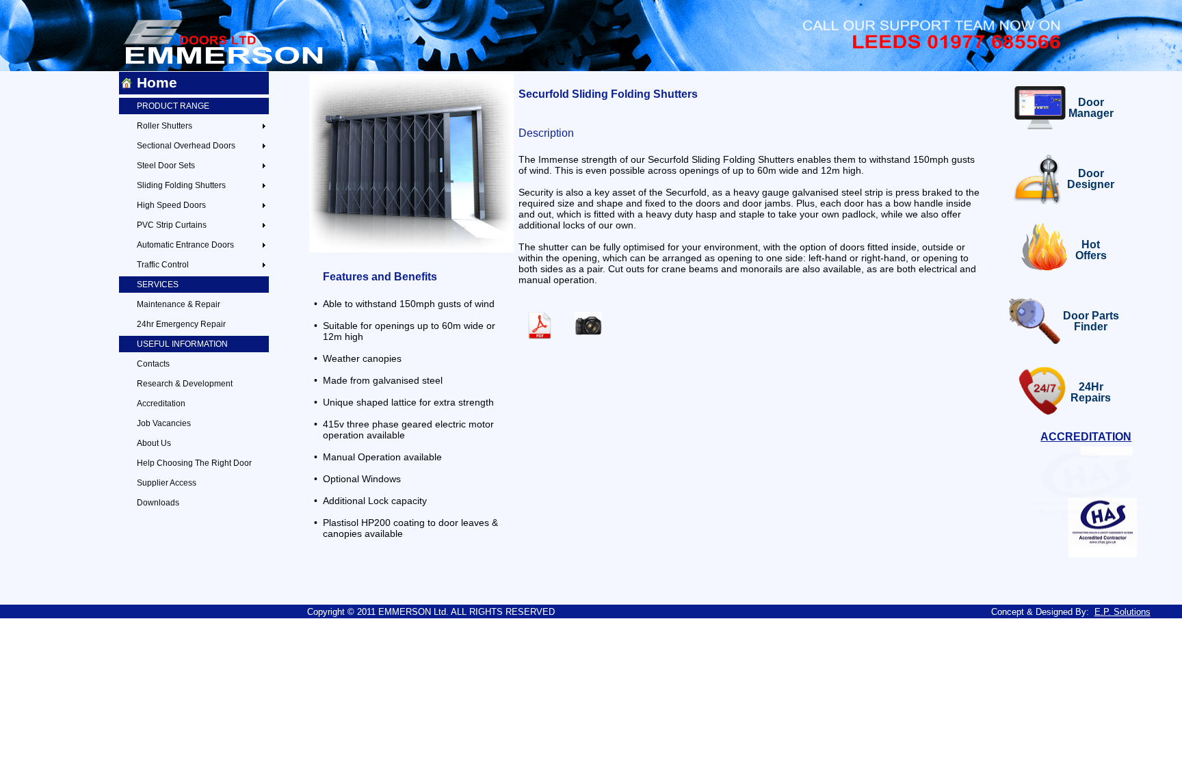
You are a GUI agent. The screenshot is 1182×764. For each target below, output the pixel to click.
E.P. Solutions (1122, 612)
